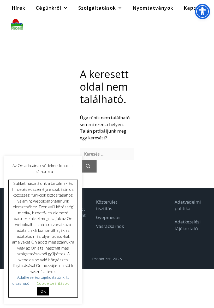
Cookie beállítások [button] (53, 283)
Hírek (18, 8)
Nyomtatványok (153, 8)
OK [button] (43, 291)
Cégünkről (48, 8)
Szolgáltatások (97, 8)
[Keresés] (88, 166)
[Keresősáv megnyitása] (206, 23)
